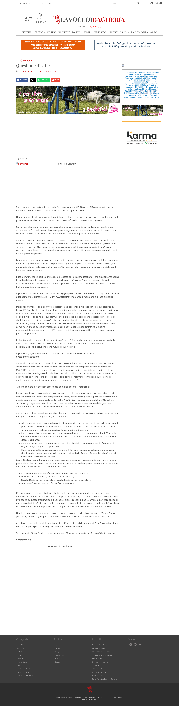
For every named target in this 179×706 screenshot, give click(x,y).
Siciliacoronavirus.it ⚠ (100, 662)
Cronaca (40, 32)
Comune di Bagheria (99, 645)
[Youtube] (161, 3)
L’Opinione (64, 32)
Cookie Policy (59, 655)
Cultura (51, 32)
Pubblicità (35, 3)
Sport (87, 32)
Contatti (52, 3)
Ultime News (99, 32)
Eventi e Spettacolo (24, 669)
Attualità (27, 32)
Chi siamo (26, 3)
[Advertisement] (68, 135)
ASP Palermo (97, 659)
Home (19, 3)
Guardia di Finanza (99, 672)
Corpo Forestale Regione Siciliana (104, 679)
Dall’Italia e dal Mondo (144, 32)
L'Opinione (25, 60)
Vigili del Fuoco (97, 676)
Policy (43, 3)
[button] (22, 80)
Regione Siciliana (98, 648)
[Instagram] (156, 3)
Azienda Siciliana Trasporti (101, 652)
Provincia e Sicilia (119, 32)
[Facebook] (151, 3)
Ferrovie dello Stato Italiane (102, 655)
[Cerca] (138, 3)
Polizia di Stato (97, 669)
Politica (76, 32)
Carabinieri (96, 665)
